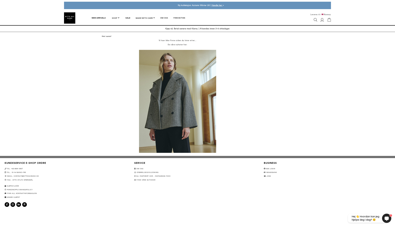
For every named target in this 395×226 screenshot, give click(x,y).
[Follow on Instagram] (12, 204)
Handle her (217, 5)
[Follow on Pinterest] (24, 204)
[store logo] (69, 18)
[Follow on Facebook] (7, 204)
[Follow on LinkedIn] (18, 204)
